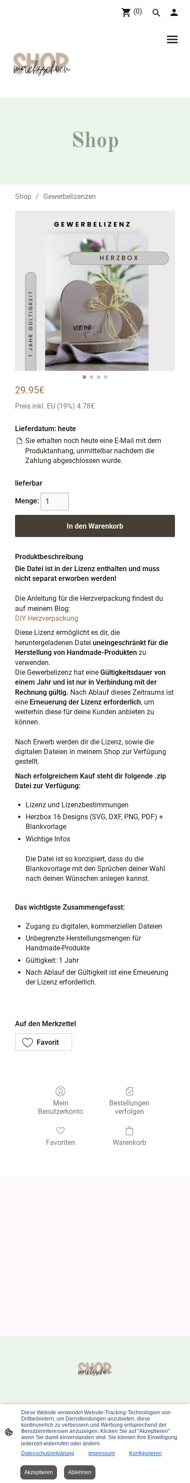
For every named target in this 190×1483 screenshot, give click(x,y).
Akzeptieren (38, 1472)
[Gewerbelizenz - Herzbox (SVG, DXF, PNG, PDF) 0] (95, 290)
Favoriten (60, 1142)
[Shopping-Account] (174, 12)
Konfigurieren (145, 1453)
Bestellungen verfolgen (129, 1107)
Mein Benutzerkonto (60, 1107)
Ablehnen (79, 1472)
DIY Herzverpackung (46, 618)
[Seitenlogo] (41, 61)
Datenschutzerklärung (47, 1453)
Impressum (101, 1453)
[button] (43, 1042)
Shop (23, 196)
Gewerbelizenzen (69, 196)
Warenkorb (129, 1142)
